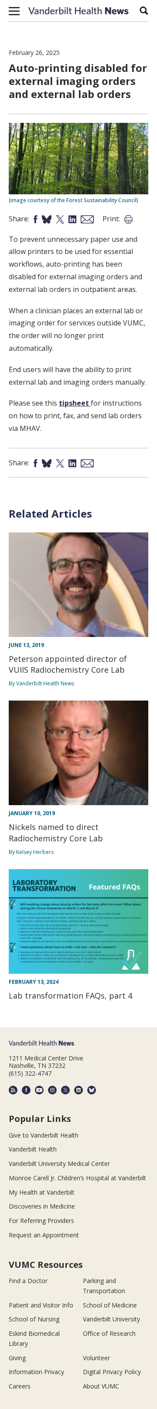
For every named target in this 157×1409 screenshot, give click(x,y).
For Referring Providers (41, 1220)
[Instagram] (52, 1090)
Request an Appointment (44, 1235)
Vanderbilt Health (33, 1149)
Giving (17, 1358)
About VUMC (101, 1386)
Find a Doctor (28, 1281)
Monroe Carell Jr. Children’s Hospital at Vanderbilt (77, 1178)
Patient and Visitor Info (41, 1305)
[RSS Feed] (13, 1090)
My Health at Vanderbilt (42, 1192)
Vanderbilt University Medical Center (59, 1163)
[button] (14, 11)
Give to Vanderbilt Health (43, 1135)
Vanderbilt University (111, 1319)
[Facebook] (26, 1090)
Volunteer (96, 1358)
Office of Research (109, 1333)
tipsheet (75, 403)
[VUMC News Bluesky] (91, 1090)
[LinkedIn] (78, 1090)
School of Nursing (34, 1319)
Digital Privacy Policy (112, 1372)
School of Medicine (110, 1305)
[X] (65, 1090)
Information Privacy (36, 1372)
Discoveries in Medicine (42, 1206)
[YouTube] (39, 1090)
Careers (20, 1386)
